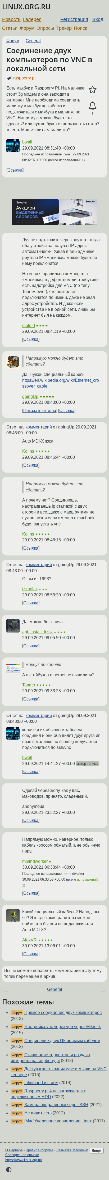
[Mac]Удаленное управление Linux (58, 1121)
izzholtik (30, 589)
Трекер (64, 28)
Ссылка (14, 170)
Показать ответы (39, 410)
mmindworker (35, 861)
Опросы (45, 28)
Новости (11, 19)
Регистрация (74, 19)
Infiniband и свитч (41, 1082)
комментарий (39, 427)
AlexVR (29, 940)
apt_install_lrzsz (37, 632)
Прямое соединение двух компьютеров (63, 1012)
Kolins (28, 451)
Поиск (80, 28)
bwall (27, 142)
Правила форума (39, 1150)
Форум (27, 28)
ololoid (28, 325)
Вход (97, 19)
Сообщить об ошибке (22, 1155)
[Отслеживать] (92, 106)
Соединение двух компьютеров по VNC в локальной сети (49, 59)
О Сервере (13, 1150)
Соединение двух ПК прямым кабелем (62, 1040)
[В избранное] (92, 90)
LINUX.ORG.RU (26, 6)
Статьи (9, 28)
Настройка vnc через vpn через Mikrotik (62, 1026)
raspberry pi (24, 78)
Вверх (97, 1151)
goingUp (30, 396)
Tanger (28, 685)
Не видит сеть (38, 1113)
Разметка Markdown (72, 1150)
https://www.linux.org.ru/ (23, 1160)
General (33, 41)
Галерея (32, 19)
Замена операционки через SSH (56, 1104)
